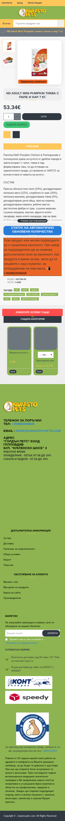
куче (7, 299)
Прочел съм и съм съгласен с (24, 641)
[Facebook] (32, 391)
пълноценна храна (14, 294)
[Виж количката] (60, 12)
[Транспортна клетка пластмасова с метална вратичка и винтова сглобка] (45, 338)
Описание (32, 146)
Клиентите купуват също (32, 312)
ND (16, 290)
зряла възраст (49, 294)
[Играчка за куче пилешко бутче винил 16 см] (19, 338)
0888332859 (50, 750)
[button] (32, 221)
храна (34, 290)
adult (25, 290)
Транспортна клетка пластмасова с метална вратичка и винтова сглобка (46, 360)
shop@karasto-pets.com (38, 431)
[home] (3, 31)
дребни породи (29, 299)
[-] (17, 118)
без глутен (33, 294)
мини (15, 299)
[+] (17, 115)
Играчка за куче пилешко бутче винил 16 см (20, 352)
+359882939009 (23, 424)
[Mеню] (5, 12)
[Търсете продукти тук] (60, 23)
